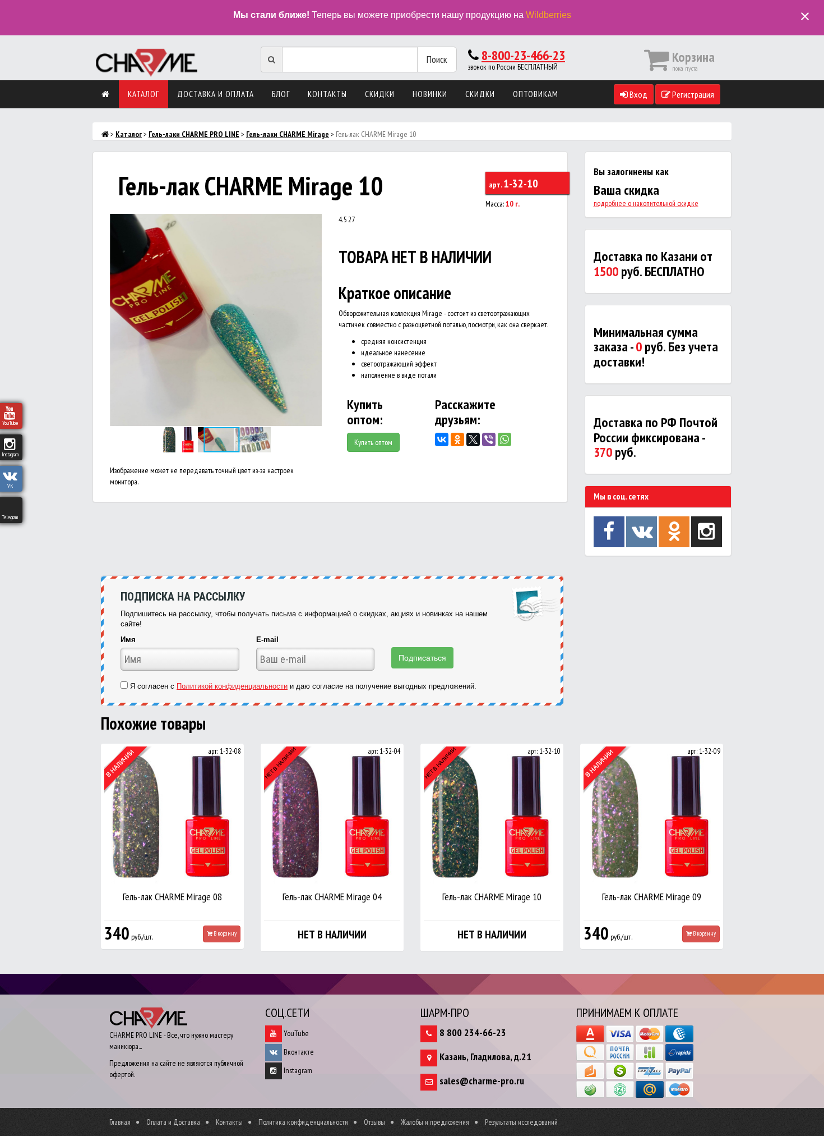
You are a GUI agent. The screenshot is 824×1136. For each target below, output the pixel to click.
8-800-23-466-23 (523, 55)
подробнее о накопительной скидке (646, 203)
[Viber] (489, 439)
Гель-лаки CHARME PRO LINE (194, 134)
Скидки (380, 94)
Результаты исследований (521, 1122)
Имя (128, 639)
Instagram (297, 1070)
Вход (637, 94)
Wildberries (548, 15)
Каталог (143, 94)
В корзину (224, 933)
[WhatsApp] (504, 439)
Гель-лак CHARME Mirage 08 (172, 896)
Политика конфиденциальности (303, 1122)
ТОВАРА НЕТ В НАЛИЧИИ (415, 257)
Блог (281, 94)
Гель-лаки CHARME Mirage (287, 134)
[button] (312, 224)
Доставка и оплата (215, 94)
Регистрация (692, 94)
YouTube (295, 1033)
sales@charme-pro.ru (481, 1080)
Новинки (430, 94)
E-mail (267, 639)
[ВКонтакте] (441, 439)
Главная (120, 1122)
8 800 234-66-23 (472, 1032)
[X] (473, 439)
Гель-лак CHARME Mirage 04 (332, 896)
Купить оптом (373, 442)
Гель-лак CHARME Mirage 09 (651, 896)
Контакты (327, 94)
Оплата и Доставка (173, 1122)
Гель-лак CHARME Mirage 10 (491, 896)
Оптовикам (535, 94)
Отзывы (374, 1122)
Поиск (437, 59)
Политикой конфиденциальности (232, 686)
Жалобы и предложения (435, 1122)
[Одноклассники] (457, 439)
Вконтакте (298, 1052)
